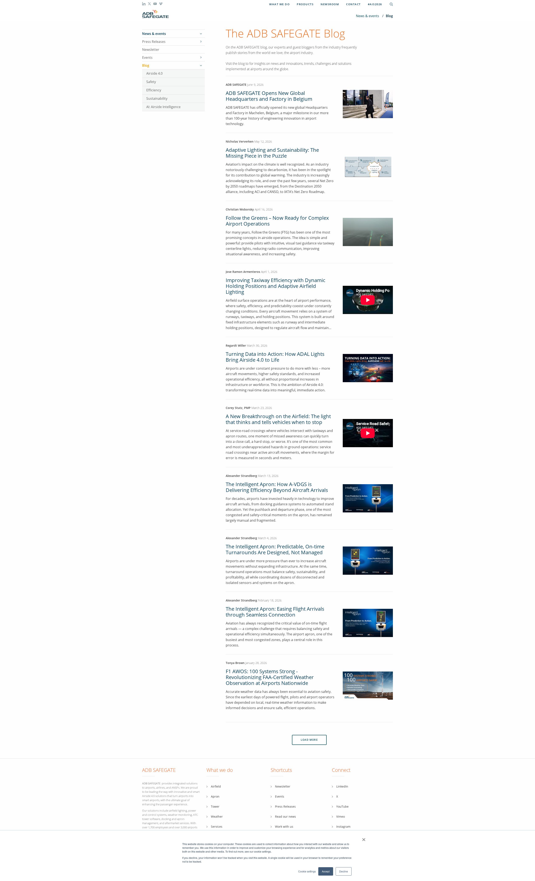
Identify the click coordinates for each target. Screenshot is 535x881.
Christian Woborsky (240, 209)
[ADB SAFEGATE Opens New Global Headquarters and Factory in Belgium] (368, 117)
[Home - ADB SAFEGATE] (155, 14)
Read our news (285, 816)
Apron (215, 796)
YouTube (342, 806)
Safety (151, 81)
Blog (145, 65)
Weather (217, 816)
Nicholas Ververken (239, 141)
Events (147, 57)
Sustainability (156, 98)
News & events (367, 16)
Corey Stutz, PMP (238, 408)
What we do (279, 4)
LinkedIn (342, 786)
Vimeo (340, 816)
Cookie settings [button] (307, 871)
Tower (215, 806)
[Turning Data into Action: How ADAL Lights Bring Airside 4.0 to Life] (368, 368)
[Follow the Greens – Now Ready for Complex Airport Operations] (368, 232)
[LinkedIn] (144, 4)
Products (305, 4)
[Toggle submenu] (201, 34)
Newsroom (330, 4)
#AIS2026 (375, 4)
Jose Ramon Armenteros (243, 272)
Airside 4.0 (154, 73)
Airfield (216, 786)
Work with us (284, 827)
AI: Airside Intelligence (163, 107)
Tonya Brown (235, 663)
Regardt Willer (236, 345)
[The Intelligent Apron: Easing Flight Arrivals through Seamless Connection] (368, 623)
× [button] (363, 838)
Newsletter (150, 49)
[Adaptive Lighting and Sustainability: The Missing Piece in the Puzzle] (368, 167)
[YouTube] (155, 4)
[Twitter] (150, 4)
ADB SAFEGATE (236, 85)
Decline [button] (343, 871)
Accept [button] (326, 871)
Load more (309, 740)
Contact (353, 4)
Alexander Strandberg (241, 476)
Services (216, 827)
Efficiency (153, 90)
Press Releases (154, 41)
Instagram (343, 827)
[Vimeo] (160, 4)
